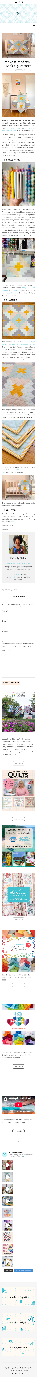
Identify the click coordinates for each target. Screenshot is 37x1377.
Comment (6, 650)
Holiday (15, 1367)
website (13, 577)
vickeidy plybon (11, 590)
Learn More (18, 763)
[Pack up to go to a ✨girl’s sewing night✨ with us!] (7, 1201)
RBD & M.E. (8, 1367)
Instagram (17, 574)
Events (25, 1370)
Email (5, 621)
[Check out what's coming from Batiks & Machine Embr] (7, 1249)
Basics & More (25, 1369)
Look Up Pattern (13, 128)
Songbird (31, 288)
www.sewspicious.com (18, 563)
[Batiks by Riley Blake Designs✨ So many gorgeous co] (7, 1225)
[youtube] (16, 2)
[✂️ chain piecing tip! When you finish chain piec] (7, 1177)
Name (5, 611)
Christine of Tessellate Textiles (23, 344)
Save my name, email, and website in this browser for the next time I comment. (18, 645)
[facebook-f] (13, 2)
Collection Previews (15, 1370)
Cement (16, 290)
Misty (24, 288)
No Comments (26, 70)
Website (5, 631)
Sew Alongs (16, 1369)
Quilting (9, 1369)
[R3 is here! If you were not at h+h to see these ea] (7, 1237)
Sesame (5, 290)
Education (22, 1367)
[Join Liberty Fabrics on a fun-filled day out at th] (7, 1213)
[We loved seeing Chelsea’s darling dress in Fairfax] (7, 1165)
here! (13, 522)
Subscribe (18, 1131)
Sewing (29, 1367)
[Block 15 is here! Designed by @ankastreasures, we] (7, 1261)
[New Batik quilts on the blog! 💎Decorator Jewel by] (7, 1189)
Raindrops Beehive (10, 293)
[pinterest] (22, 2)
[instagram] (19, 2)
